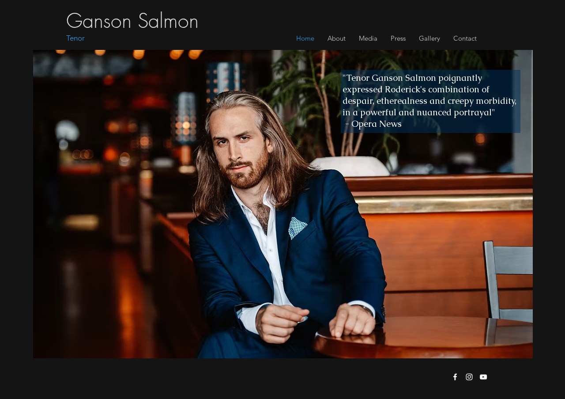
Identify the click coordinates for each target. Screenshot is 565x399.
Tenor (75, 38)
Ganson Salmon (132, 21)
